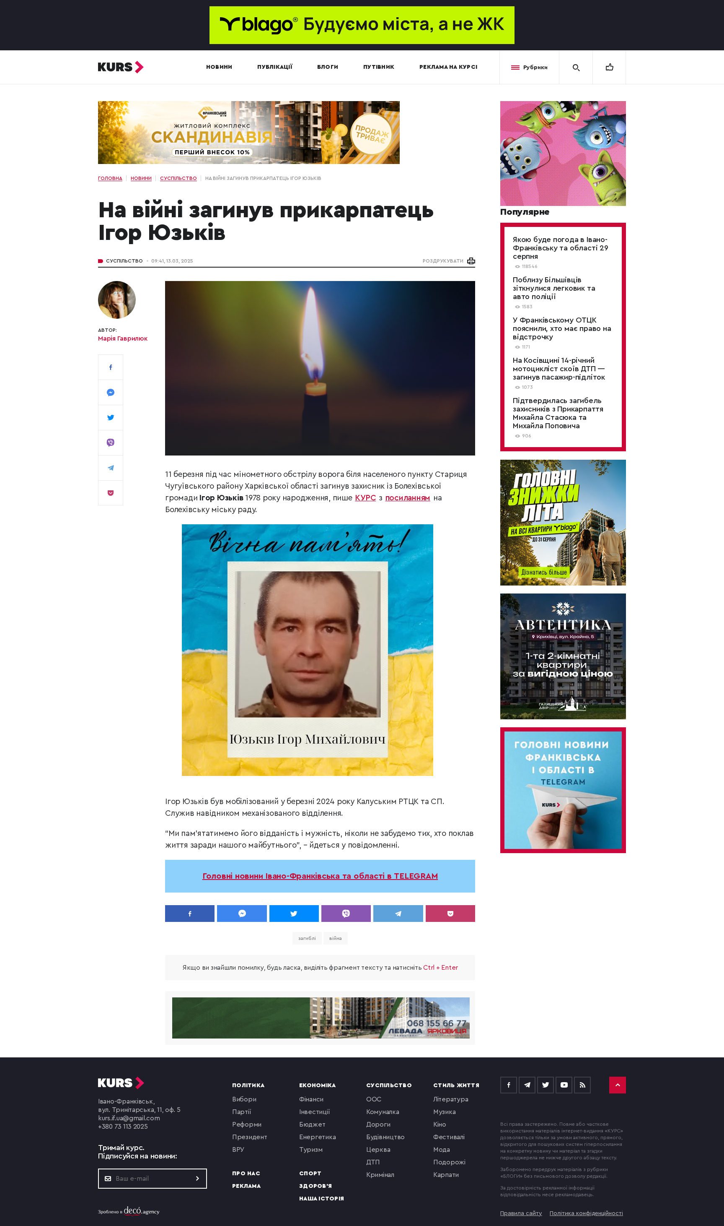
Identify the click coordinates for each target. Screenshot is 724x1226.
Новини (219, 67)
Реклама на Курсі (448, 67)
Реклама (246, 1186)
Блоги (327, 67)
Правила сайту (521, 1213)
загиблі (307, 938)
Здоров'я (315, 1186)
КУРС (365, 498)
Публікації (274, 67)
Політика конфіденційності (586, 1213)
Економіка (317, 1085)
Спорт (310, 1174)
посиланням (408, 498)
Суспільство (124, 260)
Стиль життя (456, 1085)
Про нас (246, 1174)
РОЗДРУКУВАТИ (443, 260)
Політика (248, 1085)
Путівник (378, 67)
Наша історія (321, 1199)
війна (335, 938)
